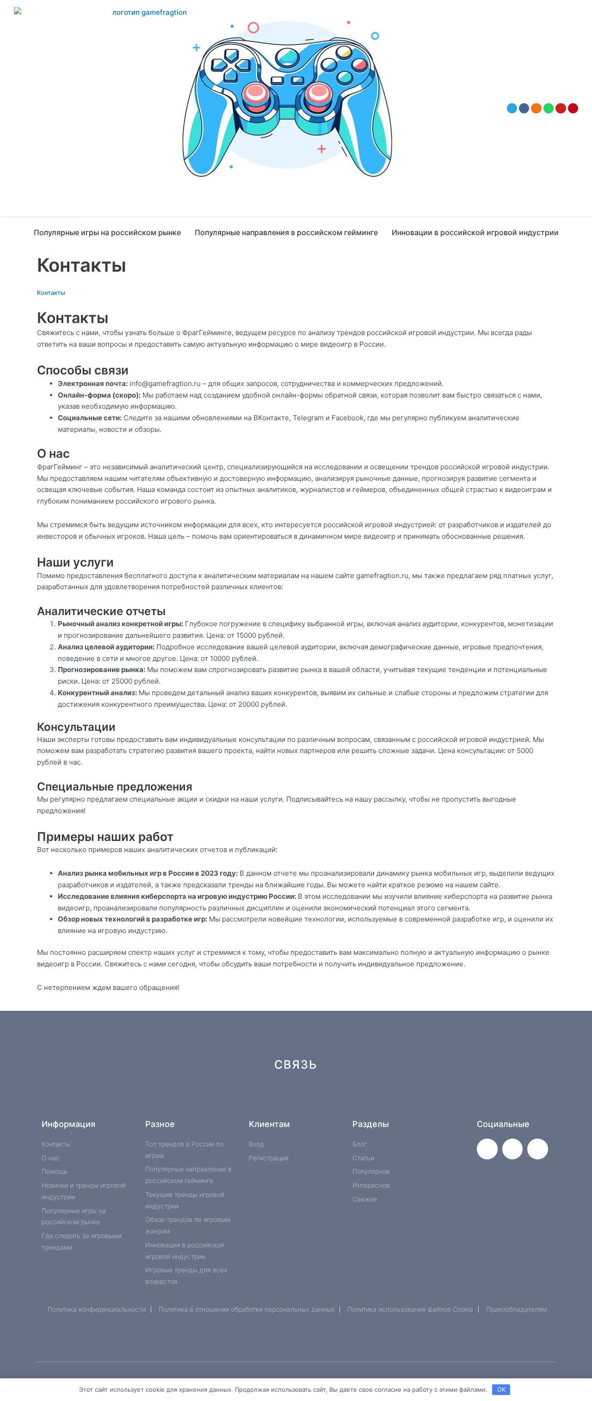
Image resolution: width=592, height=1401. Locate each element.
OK (501, 1389)
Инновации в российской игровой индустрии (475, 232)
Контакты (51, 292)
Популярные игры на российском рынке (107, 232)
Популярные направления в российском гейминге (286, 232)
